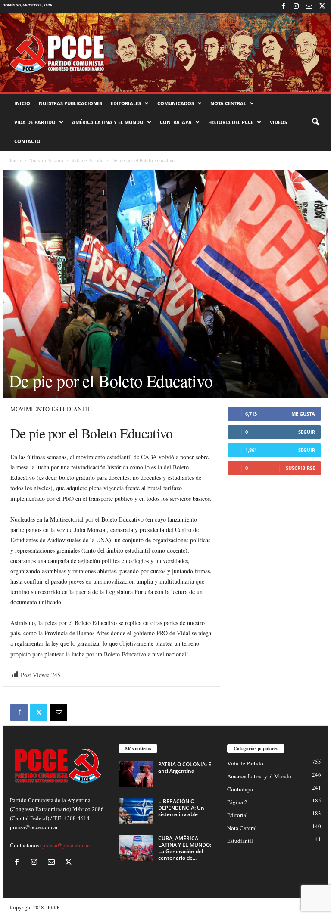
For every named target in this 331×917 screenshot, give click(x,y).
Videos (278, 122)
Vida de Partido (35, 122)
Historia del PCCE (230, 122)
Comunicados (175, 103)
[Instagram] (296, 6)
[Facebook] (283, 6)
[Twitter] (322, 6)
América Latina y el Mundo (108, 122)
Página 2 (237, 802)
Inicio (22, 103)
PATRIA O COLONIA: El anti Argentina (185, 767)
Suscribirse (300, 468)
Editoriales (126, 103)
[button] (315, 122)
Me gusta (303, 413)
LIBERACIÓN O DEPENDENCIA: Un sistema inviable (181, 808)
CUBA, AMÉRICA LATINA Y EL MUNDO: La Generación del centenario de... (184, 848)
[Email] (58, 712)
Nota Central (228, 103)
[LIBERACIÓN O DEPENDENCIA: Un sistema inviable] (136, 811)
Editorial (237, 815)
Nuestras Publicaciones (70, 103)
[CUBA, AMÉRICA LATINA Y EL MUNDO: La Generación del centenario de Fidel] (136, 848)
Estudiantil (240, 841)
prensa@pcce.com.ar (66, 845)
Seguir (306, 432)
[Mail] (309, 6)
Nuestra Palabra (46, 160)
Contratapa (176, 122)
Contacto (27, 141)
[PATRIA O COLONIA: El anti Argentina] (136, 774)
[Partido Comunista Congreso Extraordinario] (165, 52)
